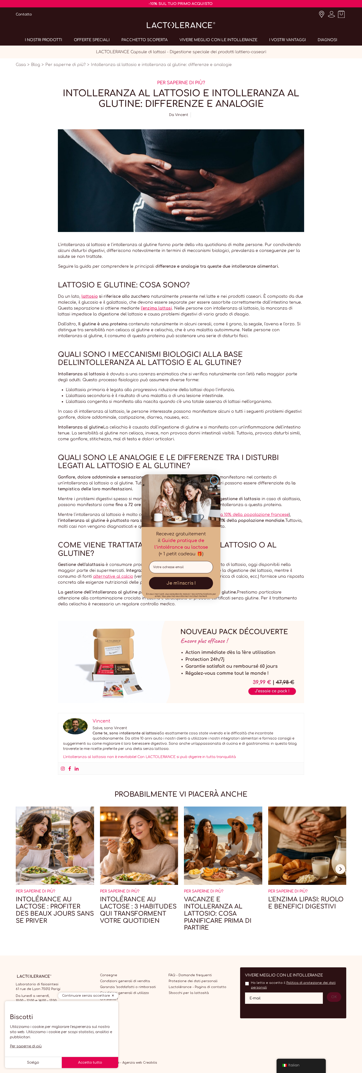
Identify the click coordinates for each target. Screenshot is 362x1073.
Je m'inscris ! (181, 583)
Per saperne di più (26, 1046)
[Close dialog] (214, 480)
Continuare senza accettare (86, 995)
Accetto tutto (90, 1062)
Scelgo (33, 1062)
